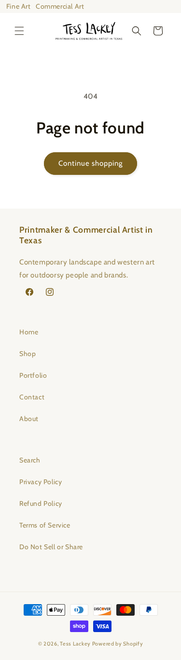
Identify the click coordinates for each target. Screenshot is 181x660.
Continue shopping (90, 163)
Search (30, 460)
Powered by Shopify (117, 643)
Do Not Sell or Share (51, 546)
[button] (19, 30)
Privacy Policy (40, 481)
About (29, 418)
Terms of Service (44, 525)
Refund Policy (40, 503)
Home (28, 332)
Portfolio (33, 375)
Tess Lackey (75, 643)
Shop (27, 353)
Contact (31, 397)
